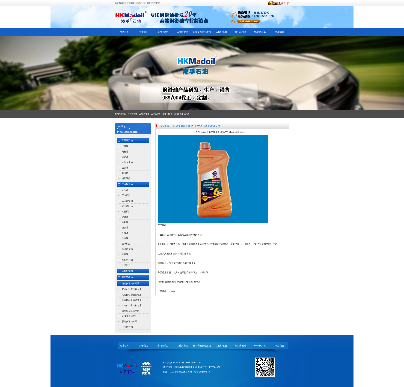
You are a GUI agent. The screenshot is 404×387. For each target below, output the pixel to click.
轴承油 (125, 238)
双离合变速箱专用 (130, 311)
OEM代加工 (260, 32)
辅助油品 (126, 178)
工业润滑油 (182, 32)
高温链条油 (127, 249)
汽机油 (125, 146)
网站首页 (124, 32)
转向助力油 (127, 327)
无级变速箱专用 (129, 316)
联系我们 (279, 32)
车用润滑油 (163, 32)
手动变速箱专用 (129, 321)
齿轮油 (125, 157)
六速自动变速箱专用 (132, 295)
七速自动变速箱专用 (132, 300)
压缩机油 (126, 195)
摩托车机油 (240, 32)
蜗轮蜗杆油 (127, 260)
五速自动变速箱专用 (132, 289)
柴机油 (125, 151)
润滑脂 (125, 173)
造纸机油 (126, 244)
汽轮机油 (126, 211)
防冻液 (125, 168)
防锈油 (125, 227)
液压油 (125, 190)
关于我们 (143, 32)
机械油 (125, 233)
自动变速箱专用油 (202, 32)
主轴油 (125, 254)
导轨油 (125, 217)
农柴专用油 (127, 162)
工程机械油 (221, 32)
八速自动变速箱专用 (132, 305)
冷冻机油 (126, 265)
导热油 (125, 222)
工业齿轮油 (127, 201)
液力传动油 (127, 206)
